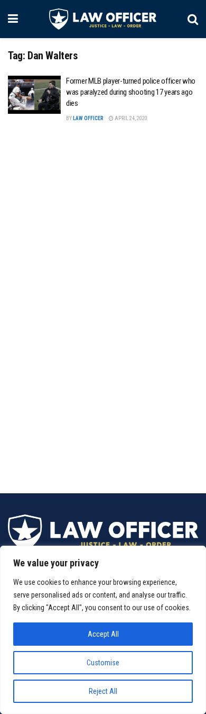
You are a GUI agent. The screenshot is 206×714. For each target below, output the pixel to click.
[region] (103, 630)
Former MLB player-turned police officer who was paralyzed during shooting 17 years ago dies (130, 92)
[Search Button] (193, 19)
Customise (103, 662)
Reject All (103, 691)
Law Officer (88, 118)
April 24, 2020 (130, 118)
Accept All (103, 634)
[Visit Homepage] (102, 19)
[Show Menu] (13, 19)
